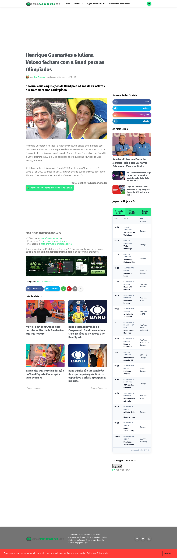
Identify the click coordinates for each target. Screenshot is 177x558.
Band (39, 281)
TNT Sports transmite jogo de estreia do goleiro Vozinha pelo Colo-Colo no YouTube (139, 176)
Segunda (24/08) (119, 212)
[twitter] (143, 538)
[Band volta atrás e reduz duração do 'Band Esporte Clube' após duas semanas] (45, 355)
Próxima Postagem (98, 388)
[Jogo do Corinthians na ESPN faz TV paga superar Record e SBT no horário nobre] (118, 189)
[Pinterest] (69, 288)
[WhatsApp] (63, 288)
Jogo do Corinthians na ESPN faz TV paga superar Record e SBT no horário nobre (138, 191)
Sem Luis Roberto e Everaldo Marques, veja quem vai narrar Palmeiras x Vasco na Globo (129, 163)
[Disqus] (66, 421)
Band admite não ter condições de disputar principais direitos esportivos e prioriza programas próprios (87, 376)
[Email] (74, 288)
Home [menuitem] (67, 4)
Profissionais (47, 281)
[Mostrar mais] (80, 288)
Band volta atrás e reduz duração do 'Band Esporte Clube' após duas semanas (45, 374)
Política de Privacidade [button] (97, 553)
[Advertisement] (66, 31)
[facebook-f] (137, 538)
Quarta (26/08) (145, 212)
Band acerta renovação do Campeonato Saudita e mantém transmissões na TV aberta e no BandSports (86, 332)
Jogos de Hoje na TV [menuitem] (96, 4)
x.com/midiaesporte (50, 238)
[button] (149, 4)
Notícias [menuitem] (78, 4)
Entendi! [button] (168, 553)
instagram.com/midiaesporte (56, 243)
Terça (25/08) (132, 212)
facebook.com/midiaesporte (55, 241)
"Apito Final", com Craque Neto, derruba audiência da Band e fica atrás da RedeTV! (45, 330)
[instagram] (149, 538)
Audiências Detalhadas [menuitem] (119, 4)
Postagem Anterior (34, 388)
